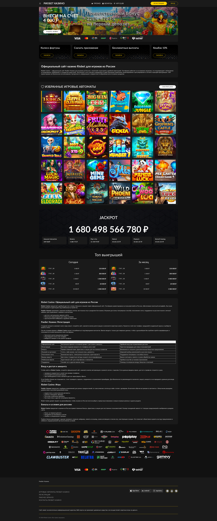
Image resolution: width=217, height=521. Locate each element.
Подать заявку (52, 31)
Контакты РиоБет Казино (50, 500)
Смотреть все (167, 87)
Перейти (47, 55)
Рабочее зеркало (46, 497)
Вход (173, 3)
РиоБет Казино (54, 3)
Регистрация (159, 3)
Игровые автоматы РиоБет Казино (54, 492)
